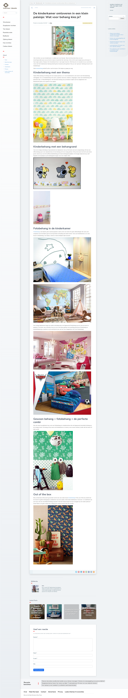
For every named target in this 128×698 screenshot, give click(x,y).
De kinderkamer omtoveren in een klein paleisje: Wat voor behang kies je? (60, 15)
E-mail (35, 658)
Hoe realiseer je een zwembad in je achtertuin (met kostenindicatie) (117, 50)
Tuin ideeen (6, 29)
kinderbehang (39, 68)
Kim (51, 23)
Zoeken (111, 16)
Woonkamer (6, 22)
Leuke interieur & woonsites (9, 72)
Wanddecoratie (39, 3)
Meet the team (8, 62)
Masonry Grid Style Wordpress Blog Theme (33, 695)
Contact (7, 64)
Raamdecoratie (7, 32)
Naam (35, 653)
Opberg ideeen (7, 39)
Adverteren (7, 66)
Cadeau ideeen (7, 46)
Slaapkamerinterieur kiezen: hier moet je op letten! (117, 42)
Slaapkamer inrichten (9, 25)
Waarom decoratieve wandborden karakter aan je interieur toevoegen (116, 35)
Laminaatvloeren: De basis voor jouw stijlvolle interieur (117, 46)
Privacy (6, 69)
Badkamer (6, 36)
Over (6, 60)
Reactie (35, 637)
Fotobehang (36, 232)
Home (31, 3)
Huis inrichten (7, 43)
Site (34, 664)
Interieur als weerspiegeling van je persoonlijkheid (117, 39)
